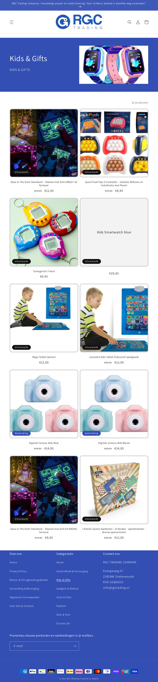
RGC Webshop (73, 678)
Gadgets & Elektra (67, 588)
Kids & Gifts (63, 580)
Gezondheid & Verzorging (72, 571)
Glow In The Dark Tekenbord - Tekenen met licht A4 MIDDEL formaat (43, 530)
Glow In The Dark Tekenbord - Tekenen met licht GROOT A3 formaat (44, 184)
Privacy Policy (18, 571)
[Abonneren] (74, 646)
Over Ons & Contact (22, 606)
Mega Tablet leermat (43, 357)
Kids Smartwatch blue (114, 232)
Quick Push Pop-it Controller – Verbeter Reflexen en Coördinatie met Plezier (114, 184)
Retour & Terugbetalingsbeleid (29, 580)
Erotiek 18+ (63, 623)
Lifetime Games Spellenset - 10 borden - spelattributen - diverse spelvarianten (114, 530)
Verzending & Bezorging (24, 588)
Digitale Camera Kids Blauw (114, 443)
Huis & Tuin (63, 614)
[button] (11, 22)
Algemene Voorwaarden (25, 597)
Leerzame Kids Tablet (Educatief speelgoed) (114, 357)
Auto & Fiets (63, 597)
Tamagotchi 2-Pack (44, 271)
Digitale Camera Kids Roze (44, 443)
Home (13, 562)
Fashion (61, 606)
